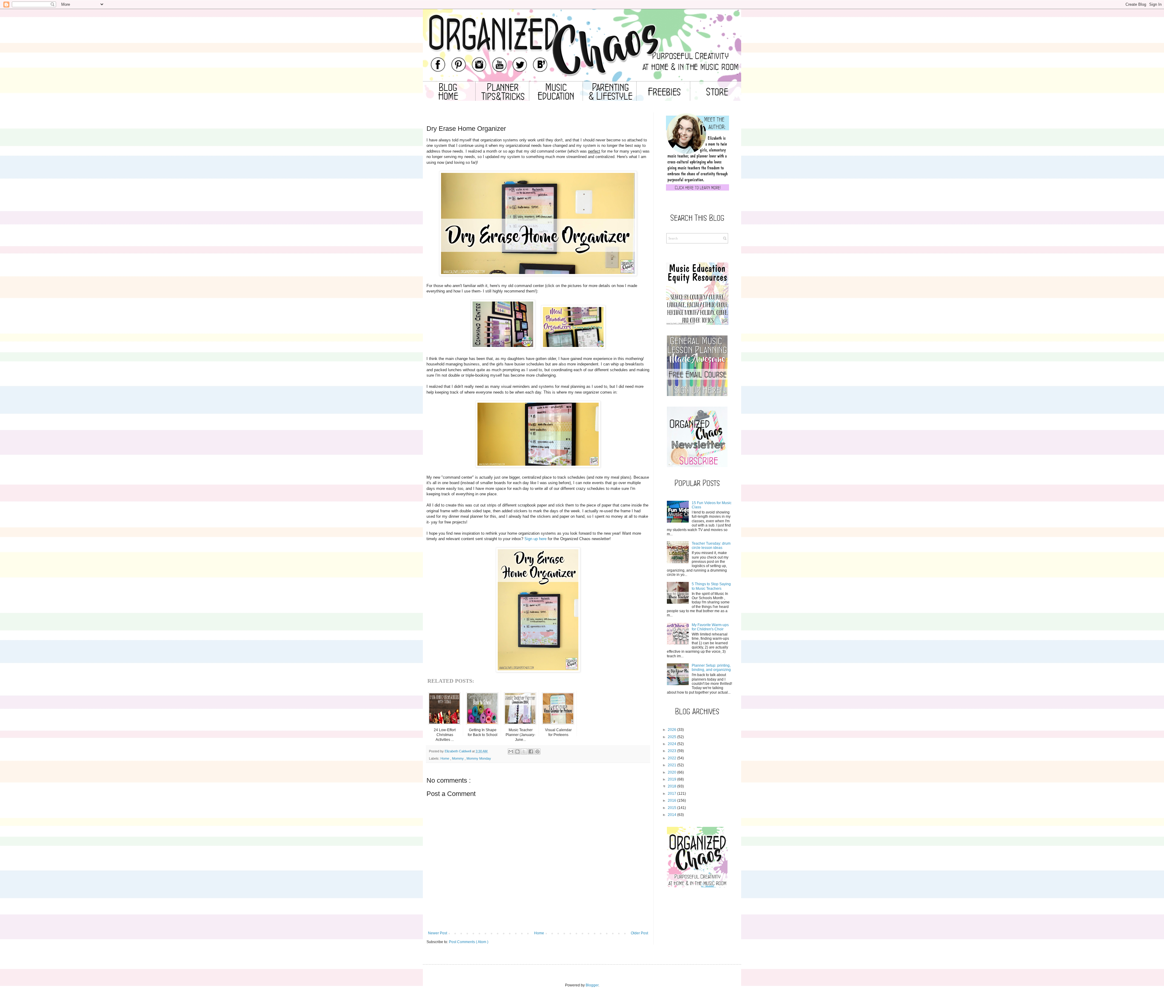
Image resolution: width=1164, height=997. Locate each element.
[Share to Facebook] (531, 751)
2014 (672, 815)
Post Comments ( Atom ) (468, 942)
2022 (672, 758)
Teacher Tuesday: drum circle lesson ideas (711, 545)
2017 (672, 793)
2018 (672, 786)
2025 (672, 737)
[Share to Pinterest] (537, 751)
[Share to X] (524, 751)
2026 (672, 730)
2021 (672, 765)
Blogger (592, 985)
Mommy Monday (479, 758)
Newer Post (437, 933)
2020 (672, 772)
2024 (672, 744)
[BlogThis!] (517, 751)
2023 (672, 751)
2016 (672, 800)
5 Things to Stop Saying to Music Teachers (711, 586)
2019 (672, 779)
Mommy (458, 758)
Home (445, 758)
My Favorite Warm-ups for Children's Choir (710, 627)
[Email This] (511, 751)
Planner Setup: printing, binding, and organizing (711, 667)
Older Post (639, 933)
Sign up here (535, 538)
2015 (672, 808)
